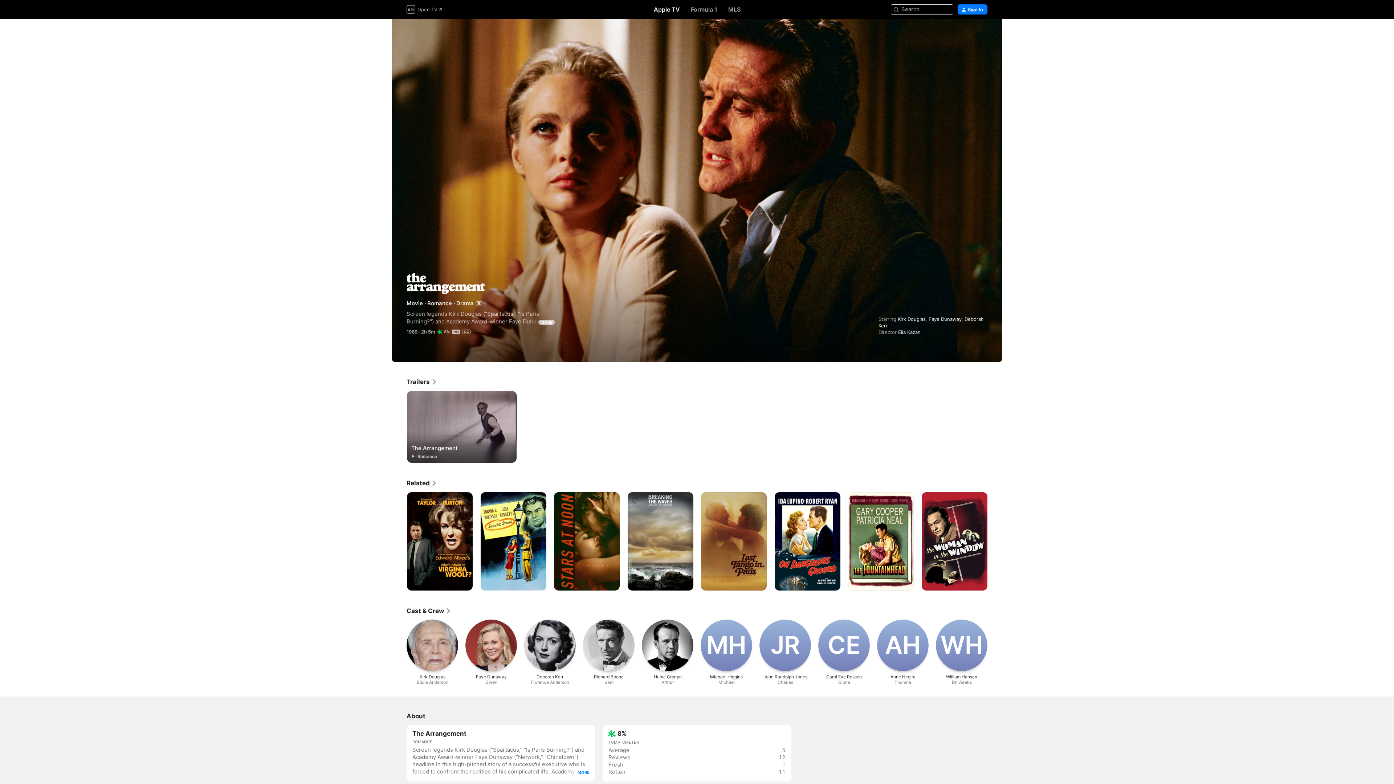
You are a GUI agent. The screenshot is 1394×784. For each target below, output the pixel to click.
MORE (547, 322)
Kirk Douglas (912, 319)
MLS (734, 9)
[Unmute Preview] (982, 33)
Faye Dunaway (945, 319)
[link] (422, 382)
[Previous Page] (399, 541)
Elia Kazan (909, 332)
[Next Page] (995, 541)
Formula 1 (704, 9)
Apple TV (667, 9)
